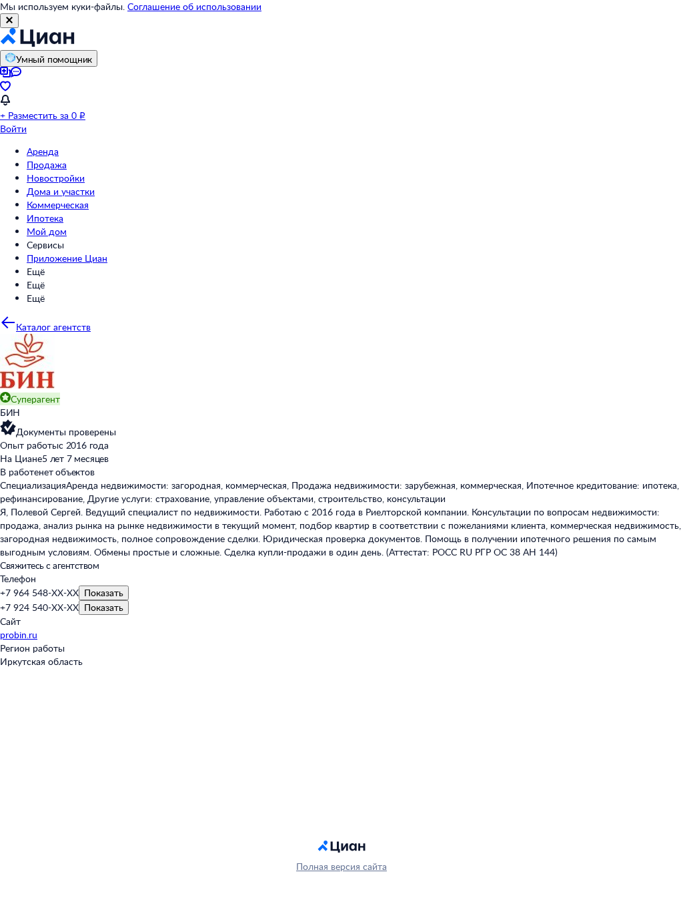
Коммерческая (58, 204)
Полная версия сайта (341, 866)
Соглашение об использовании (194, 6)
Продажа (47, 164)
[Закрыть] (9, 20)
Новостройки (56, 178)
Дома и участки (61, 191)
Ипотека (45, 218)
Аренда (43, 151)
